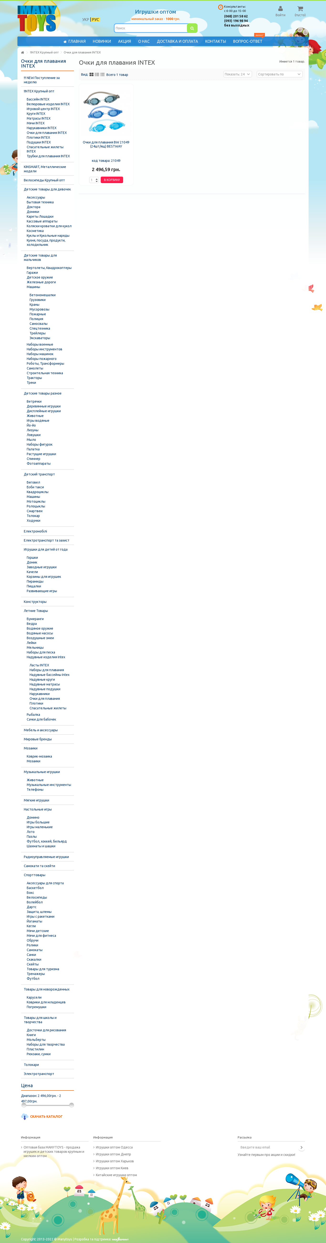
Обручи (32, 940)
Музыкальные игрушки (42, 772)
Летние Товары (36, 611)
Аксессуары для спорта (45, 883)
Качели (32, 572)
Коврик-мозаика (39, 756)
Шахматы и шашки (41, 846)
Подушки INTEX (39, 142)
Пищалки (34, 586)
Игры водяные (38, 420)
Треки (31, 382)
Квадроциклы (37, 492)
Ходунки (33, 520)
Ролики (32, 945)
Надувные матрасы (45, 684)
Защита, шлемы (39, 912)
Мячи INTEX (36, 123)
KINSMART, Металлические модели (45, 169)
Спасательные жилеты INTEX (45, 149)
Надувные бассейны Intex (49, 675)
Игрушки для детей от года (46, 549)
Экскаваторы (40, 338)
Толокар (33, 516)
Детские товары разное (43, 393)
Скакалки (34, 959)
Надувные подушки (45, 689)
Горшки (32, 557)
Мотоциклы (36, 501)
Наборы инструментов (44, 349)
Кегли (31, 926)
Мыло (31, 440)
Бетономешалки (43, 295)
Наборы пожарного (42, 359)
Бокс (30, 893)
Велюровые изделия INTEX (48, 104)
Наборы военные (40, 344)
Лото (31, 832)
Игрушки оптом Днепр (113, 1154)
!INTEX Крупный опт (39, 91)
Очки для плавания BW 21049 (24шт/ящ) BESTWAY (106, 144)
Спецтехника (40, 328)
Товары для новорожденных (46, 989)
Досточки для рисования (46, 1030)
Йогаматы (34, 921)
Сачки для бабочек (41, 719)
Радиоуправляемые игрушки (46, 857)
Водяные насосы (40, 633)
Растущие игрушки (41, 454)
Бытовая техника (40, 202)
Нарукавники (40, 694)
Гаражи (32, 272)
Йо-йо (31, 425)
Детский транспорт (39, 474)
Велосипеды (37, 897)
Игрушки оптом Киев (112, 1168)
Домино (33, 817)
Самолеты (35, 368)
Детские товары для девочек (47, 189)
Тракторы (34, 378)
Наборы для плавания (47, 670)
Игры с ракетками (40, 916)
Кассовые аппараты (42, 221)
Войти (280, 14)
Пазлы (32, 836)
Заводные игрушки (42, 567)
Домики (33, 212)
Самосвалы (38, 324)
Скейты (33, 964)
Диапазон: (29, 1096)
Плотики (36, 703)
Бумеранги (35, 619)
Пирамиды (35, 581)
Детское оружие (40, 277)
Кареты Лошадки (40, 216)
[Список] (97, 75)
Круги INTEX (36, 114)
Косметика (35, 231)
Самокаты (34, 950)
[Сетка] (91, 75)
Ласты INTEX (39, 665)
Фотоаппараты (39, 463)
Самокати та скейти (39, 866)
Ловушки (34, 435)
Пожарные (38, 314)
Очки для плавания (45, 699)
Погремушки (36, 1007)
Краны (34, 304)
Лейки (31, 643)
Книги (31, 1035)
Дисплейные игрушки (44, 411)
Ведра (32, 624)
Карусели (34, 997)
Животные (35, 416)
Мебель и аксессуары (41, 730)
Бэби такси (35, 487)
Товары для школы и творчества (40, 1020)
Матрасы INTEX (39, 118)
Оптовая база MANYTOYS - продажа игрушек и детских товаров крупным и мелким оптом (54, 1151)
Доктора (33, 207)
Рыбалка (33, 714)
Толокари (31, 1065)
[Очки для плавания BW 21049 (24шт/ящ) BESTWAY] (106, 112)
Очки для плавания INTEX (47, 133)
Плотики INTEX (38, 137)
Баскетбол (35, 888)
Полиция (36, 319)
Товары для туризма (43, 969)
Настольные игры (38, 809)
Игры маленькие (40, 827)
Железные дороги (41, 282)
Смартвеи (34, 511)
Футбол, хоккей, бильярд (47, 841)
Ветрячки (34, 401)
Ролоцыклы (36, 506)
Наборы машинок (40, 354)
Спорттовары (34, 875)
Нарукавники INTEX (42, 128)
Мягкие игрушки (36, 800)
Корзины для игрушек (44, 577)
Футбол (33, 978)
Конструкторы (35, 602)
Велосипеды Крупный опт (44, 180)
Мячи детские (38, 931)
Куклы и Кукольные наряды (48, 235)
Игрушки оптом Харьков (115, 1161)
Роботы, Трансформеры (45, 363)
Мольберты (36, 1040)
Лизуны (32, 430)
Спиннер (33, 459)
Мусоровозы (39, 309)
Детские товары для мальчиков (40, 257)
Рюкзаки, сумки (39, 1054)
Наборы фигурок (40, 444)
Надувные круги (42, 679)
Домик (32, 562)
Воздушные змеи (40, 638)
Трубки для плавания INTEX (48, 156)
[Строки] (102, 75)
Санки (31, 955)
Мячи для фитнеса (41, 936)
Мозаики (30, 748)
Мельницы (35, 647)
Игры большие (38, 822)
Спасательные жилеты (48, 708)
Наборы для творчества (46, 1044)
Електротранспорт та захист (46, 540)
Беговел (33, 482)
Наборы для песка (41, 652)
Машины (33, 287)
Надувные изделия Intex (46, 657)
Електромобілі (35, 531)
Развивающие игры (42, 591)
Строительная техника (45, 373)
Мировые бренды (38, 739)
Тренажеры (36, 974)
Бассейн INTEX (38, 99)
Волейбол (35, 902)
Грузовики (38, 300)
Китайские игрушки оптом (116, 1175)
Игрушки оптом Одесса (114, 1147)
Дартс (32, 907)
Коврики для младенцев (46, 1002)
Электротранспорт (39, 1074)
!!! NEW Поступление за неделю (42, 80)
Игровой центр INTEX (43, 109)
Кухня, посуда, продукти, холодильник (46, 242)
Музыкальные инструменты (49, 785)
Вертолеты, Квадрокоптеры (49, 268)
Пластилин (35, 1049)
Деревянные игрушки (44, 406)
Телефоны (35, 789)
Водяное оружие (40, 628)
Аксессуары (36, 197)
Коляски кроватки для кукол (49, 226)
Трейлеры (38, 333)
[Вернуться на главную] (22, 53)
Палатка (33, 449)
